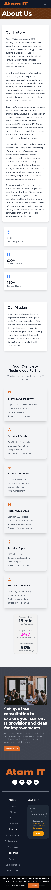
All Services (13, 847)
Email (32, 808)
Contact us (10, 748)
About (13, 812)
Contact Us (13, 823)
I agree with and (39, 824)
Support (12, 859)
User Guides (12, 870)
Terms (13, 817)
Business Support (13, 841)
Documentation (13, 865)
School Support (13, 835)
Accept (33, 885)
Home (13, 806)
